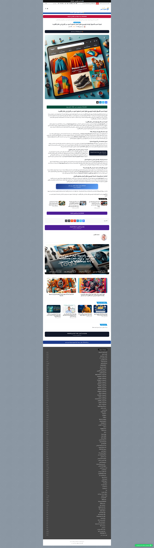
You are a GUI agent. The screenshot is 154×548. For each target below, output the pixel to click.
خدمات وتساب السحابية (100, 523)
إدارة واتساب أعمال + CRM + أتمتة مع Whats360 (77, 334)
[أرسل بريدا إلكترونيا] (78, 26)
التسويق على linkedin (102, 382)
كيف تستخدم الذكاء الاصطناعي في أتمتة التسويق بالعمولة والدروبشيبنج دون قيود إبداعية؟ (69, 315)
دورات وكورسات (104, 484)
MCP (105, 432)
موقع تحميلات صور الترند (102, 493)
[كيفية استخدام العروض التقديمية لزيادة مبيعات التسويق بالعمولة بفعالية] (62, 203)
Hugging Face (103, 428)
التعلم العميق (103, 443)
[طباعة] (66, 221)
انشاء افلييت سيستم (102, 471)
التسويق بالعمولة (91, 19)
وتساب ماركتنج (104, 495)
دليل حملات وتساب (101, 529)
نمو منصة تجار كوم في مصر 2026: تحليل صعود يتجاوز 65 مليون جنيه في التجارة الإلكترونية (54, 315)
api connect (102, 505)
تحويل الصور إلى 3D (102, 452)
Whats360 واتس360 (102, 501)
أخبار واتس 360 (102, 508)
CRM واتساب (103, 497)
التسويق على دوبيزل (102, 404)
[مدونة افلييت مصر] (104, 8)
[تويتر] (103, 102)
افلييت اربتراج (104, 354)
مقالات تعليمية (104, 492)
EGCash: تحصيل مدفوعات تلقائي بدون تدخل (77, 186)
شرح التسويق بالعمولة (102, 406)
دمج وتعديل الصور (102, 462)
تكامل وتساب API (101, 520)
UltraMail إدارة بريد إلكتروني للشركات (77, 213)
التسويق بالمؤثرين (102, 372)
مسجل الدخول (99, 327)
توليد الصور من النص (102, 460)
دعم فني (103, 527)
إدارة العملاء (102, 518)
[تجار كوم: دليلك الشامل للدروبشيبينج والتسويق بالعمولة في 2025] (100, 309)
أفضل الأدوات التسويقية (103, 352)
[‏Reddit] (72, 221)
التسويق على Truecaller (101, 395)
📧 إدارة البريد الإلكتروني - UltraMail (77, 1)
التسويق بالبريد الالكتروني (101, 370)
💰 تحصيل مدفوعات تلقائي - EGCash (77, 12)
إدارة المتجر (77, 251)
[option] (77, 259)
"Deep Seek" (103, 411)
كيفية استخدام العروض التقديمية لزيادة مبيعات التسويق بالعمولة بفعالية (53, 203)
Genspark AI (103, 423)
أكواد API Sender (101, 514)
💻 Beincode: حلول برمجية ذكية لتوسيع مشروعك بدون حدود (76, 342)
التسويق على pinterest (102, 383)
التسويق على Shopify (102, 385)
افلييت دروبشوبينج (103, 355)
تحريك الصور (103, 451)
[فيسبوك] (106, 102)
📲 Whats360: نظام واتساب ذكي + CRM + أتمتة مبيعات (77, 107)
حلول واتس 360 (102, 522)
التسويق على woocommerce (100, 398)
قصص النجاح (103, 408)
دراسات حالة (102, 525)
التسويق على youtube (102, 400)
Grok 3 (104, 426)
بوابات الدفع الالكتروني (102, 473)
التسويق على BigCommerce (100, 374)
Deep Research (103, 421)
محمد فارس (81, 26)
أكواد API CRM (102, 512)
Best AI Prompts (102, 419)
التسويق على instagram (101, 380)
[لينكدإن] (100, 102)
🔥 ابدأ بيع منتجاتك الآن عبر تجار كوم (77, 31)
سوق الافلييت (104, 488)
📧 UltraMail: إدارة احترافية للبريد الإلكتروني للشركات (77, 16)
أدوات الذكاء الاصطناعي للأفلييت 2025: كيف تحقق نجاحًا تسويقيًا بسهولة (85, 314)
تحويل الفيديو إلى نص (102, 454)
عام (106, 490)
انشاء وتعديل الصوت (102, 447)
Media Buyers (103, 365)
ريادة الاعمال (104, 486)
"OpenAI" (104, 413)
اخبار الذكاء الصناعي (102, 439)
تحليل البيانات (104, 479)
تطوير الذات (105, 482)
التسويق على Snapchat (101, 387)
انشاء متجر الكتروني (103, 467)
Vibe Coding (103, 438)
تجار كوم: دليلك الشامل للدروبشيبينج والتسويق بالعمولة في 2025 (100, 314)
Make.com (104, 499)
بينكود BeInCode (102, 449)
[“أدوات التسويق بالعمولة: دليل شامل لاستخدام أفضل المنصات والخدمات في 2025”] (104, 203)
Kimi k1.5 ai (103, 430)
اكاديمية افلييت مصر (103, 357)
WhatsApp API (103, 533)
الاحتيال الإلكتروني (104, 359)
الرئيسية (96, 19)
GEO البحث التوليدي (102, 424)
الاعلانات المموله (103, 367)
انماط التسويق (104, 477)
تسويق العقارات (104, 480)
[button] (144, 545)
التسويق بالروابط (104, 361)
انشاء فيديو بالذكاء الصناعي (101, 445)
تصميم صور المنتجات (100, 464)
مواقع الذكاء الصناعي (102, 466)
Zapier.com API (101, 507)
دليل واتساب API (101, 531)
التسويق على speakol (102, 389)
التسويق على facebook (101, 376)
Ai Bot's (104, 417)
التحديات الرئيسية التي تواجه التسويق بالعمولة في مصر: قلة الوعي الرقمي (77, 258)
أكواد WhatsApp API (101, 516)
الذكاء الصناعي (104, 410)
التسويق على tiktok (102, 393)
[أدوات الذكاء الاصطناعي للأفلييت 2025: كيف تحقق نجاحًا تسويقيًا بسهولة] (85, 309)
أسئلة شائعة (102, 510)
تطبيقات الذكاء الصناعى (102, 458)
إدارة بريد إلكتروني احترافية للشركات (77, 227)
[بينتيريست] (75, 221)
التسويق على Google (102, 378)
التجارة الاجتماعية (103, 441)
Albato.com (102, 503)
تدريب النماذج (103, 456)
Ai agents (104, 415)
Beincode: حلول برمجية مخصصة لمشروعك (98, 153)
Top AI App (103, 434)
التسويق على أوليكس (102, 402)
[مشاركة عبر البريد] (97, 102)
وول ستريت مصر (104, 535)
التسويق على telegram (102, 391)
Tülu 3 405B (103, 436)
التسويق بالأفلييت (103, 369)
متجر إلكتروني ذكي (102, 475)
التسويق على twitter (102, 396)
